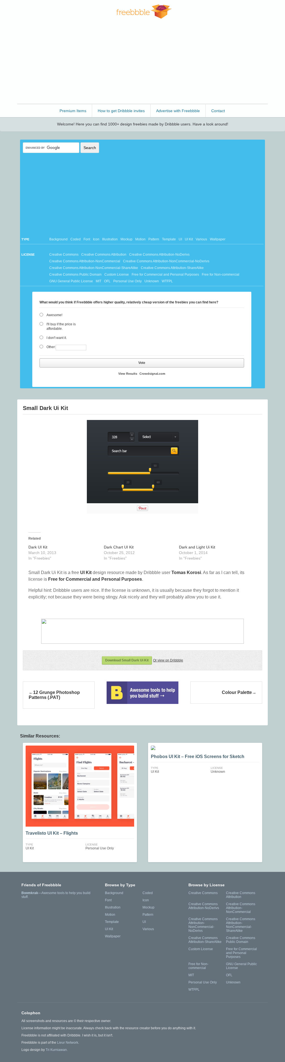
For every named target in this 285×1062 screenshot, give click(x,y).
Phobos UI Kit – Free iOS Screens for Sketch (197, 756)
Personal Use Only (127, 281)
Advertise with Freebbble (178, 111)
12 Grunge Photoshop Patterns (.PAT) (54, 695)
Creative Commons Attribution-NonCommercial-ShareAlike (93, 268)
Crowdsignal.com (152, 373)
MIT (98, 281)
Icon (96, 239)
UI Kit (189, 239)
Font (86, 239)
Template (169, 239)
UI (180, 239)
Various (201, 239)
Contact (218, 111)
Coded (75, 239)
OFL (107, 281)
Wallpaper (217, 239)
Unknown (151, 281)
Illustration (110, 239)
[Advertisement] (142, 63)
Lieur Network (67, 1043)
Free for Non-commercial (220, 274)
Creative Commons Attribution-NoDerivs (159, 254)
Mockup (126, 239)
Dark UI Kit (37, 547)
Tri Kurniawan (56, 1050)
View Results (127, 373)
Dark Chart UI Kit (119, 547)
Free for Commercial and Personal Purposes (165, 274)
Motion (140, 239)
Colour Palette (237, 692)
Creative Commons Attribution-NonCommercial (84, 261)
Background (58, 239)
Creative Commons (63, 254)
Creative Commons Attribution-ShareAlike (172, 268)
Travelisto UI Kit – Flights (52, 833)
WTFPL (167, 281)
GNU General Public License (71, 281)
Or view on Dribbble (168, 660)
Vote (141, 363)
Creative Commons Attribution (103, 254)
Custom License (116, 274)
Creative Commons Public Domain (75, 274)
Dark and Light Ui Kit (197, 547)
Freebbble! (144, 11)
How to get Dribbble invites (121, 111)
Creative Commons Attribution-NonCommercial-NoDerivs (166, 261)
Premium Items (73, 111)
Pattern (153, 239)
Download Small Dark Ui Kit (127, 660)
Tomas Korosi (186, 572)
